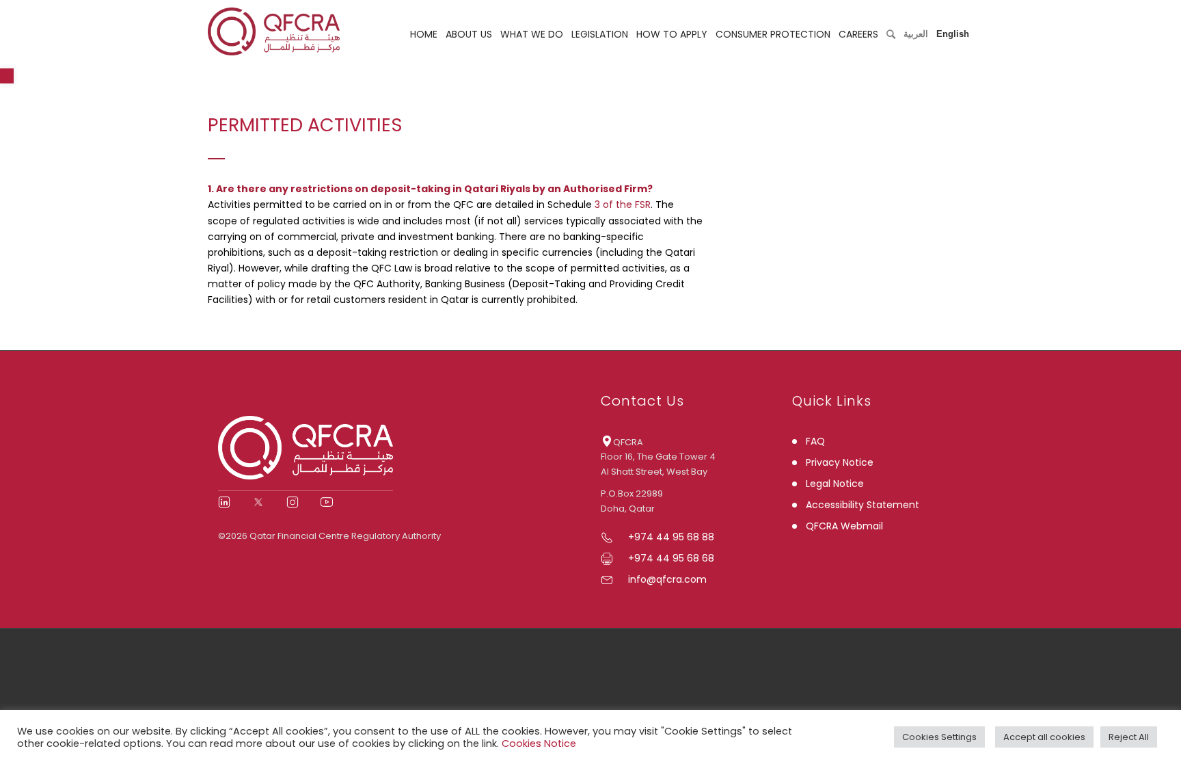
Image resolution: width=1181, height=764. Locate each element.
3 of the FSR (621, 204)
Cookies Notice (539, 743)
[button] (7, 75)
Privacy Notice (839, 462)
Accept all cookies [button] (1044, 736)
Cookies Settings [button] (939, 736)
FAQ (815, 441)
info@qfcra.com (667, 579)
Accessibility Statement (862, 505)
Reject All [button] (1129, 736)
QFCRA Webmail (844, 526)
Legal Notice (835, 483)
